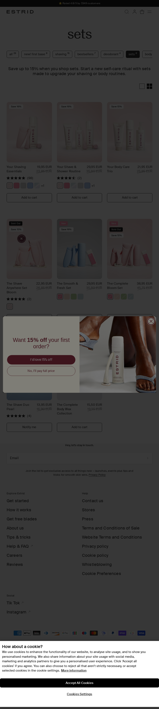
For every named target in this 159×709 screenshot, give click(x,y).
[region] (79, 674)
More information (74, 670)
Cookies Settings (79, 694)
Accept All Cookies (79, 683)
